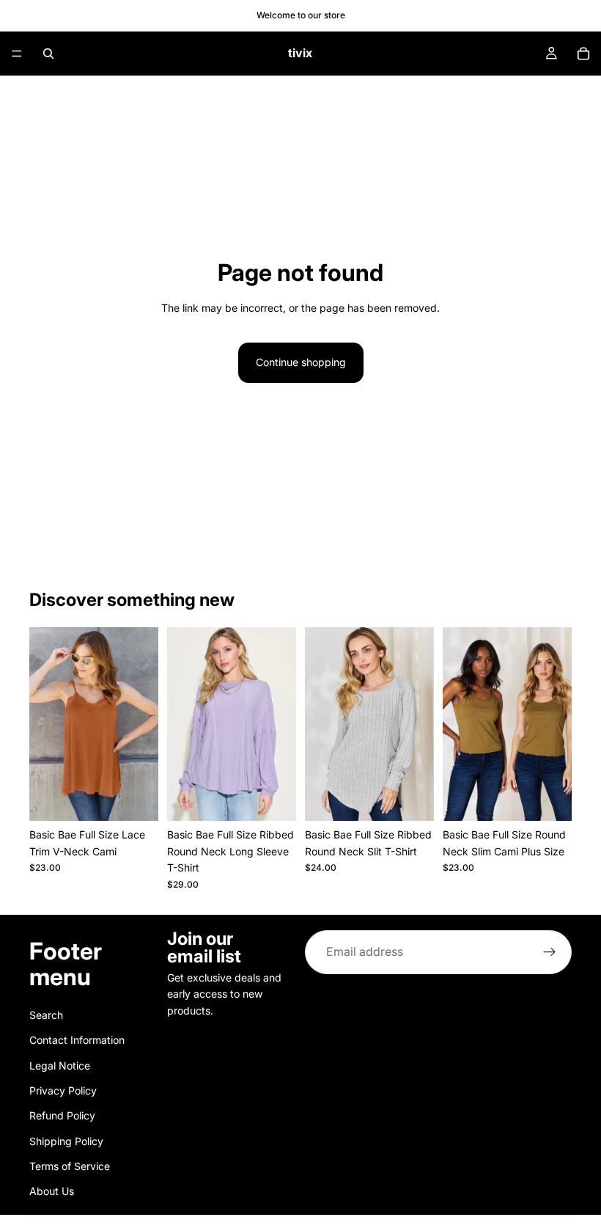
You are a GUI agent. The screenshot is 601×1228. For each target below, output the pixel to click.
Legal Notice (59, 1065)
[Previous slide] (45, 724)
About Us (51, 1191)
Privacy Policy (63, 1089)
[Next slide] (142, 724)
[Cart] (583, 53)
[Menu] (17, 53)
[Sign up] (549, 952)
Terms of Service (69, 1166)
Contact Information (77, 1040)
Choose (148, 798)
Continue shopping (301, 362)
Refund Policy (62, 1115)
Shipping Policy (66, 1140)
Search (46, 1014)
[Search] (48, 53)
